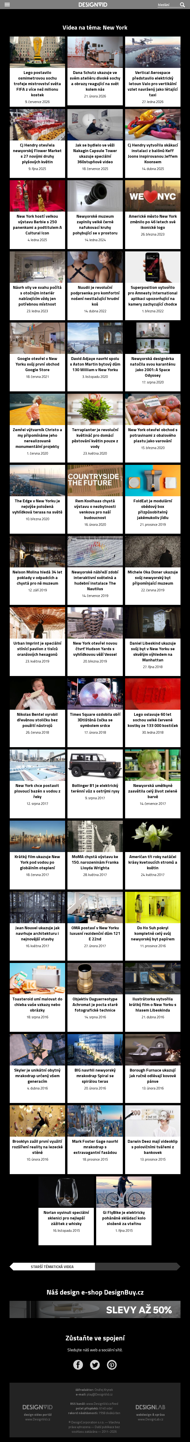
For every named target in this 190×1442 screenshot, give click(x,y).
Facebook (78, 1365)
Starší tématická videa (52, 1266)
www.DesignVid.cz (37, 1419)
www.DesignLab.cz (150, 1419)
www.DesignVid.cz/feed (102, 1403)
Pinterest (112, 1365)
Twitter (95, 1365)
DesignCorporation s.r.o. (87, 1422)
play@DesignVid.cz (100, 1394)
